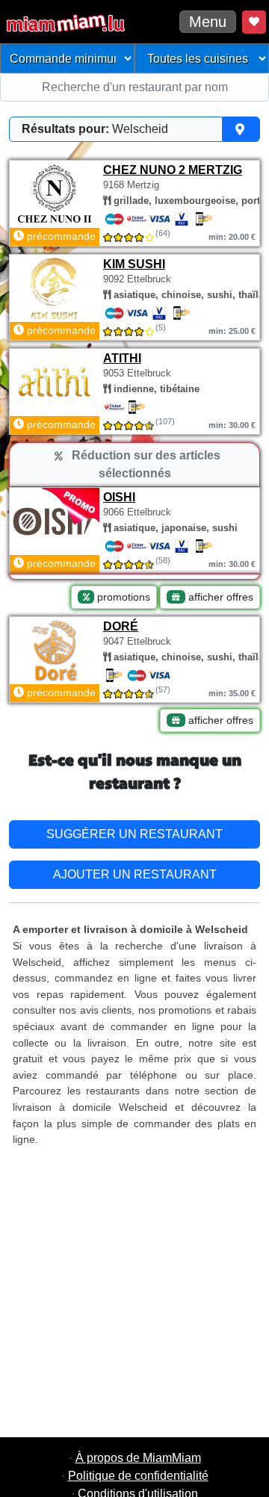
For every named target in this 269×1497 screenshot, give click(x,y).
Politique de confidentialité (138, 1475)
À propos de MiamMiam (138, 1457)
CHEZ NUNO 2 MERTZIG (172, 170)
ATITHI (122, 358)
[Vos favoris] (254, 22)
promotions (122, 597)
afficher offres (219, 597)
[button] (134, 129)
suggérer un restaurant (134, 834)
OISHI (119, 497)
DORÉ (120, 626)
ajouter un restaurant (135, 874)
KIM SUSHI (134, 264)
